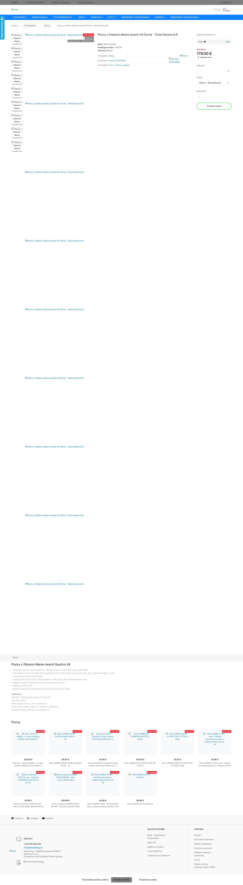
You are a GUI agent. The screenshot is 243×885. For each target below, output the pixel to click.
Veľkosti (200, 65)
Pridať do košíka (214, 106)
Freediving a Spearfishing (135, 17)
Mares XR (151, 842)
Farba (199, 77)
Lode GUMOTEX (154, 851)
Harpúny (159, 17)
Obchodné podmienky (35, 2)
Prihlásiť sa (227, 2)
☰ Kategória (19, 17)
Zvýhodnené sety (62, 17)
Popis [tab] (15, 657)
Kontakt (14, 2)
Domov (14, 25)
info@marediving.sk (33, 847)
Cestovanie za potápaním (158, 855)
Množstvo (201, 91)
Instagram (34, 818)
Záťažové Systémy (155, 847)
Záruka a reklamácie (61, 2)
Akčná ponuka (39, 17)
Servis (197, 860)
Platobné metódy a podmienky (202, 854)
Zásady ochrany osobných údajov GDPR (204, 865)
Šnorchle (96, 17)
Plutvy (111, 17)
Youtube (49, 818)
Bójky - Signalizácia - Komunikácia (156, 836)
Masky (81, 17)
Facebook (19, 818)
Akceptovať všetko (121, 880)
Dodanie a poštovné (86, 2)
